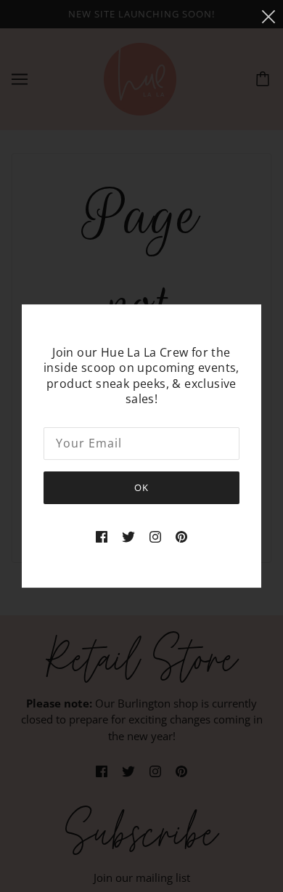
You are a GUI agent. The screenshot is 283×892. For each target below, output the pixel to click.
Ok (141, 487)
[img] (102, 536)
